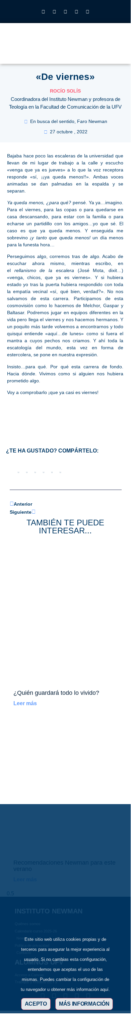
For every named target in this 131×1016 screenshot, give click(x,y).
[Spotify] (87, 11)
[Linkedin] (65, 11)
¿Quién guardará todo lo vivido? (56, 692)
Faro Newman (92, 121)
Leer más (25, 703)
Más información (84, 1004)
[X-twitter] (54, 11)
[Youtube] (76, 11)
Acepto (36, 1004)
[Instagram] (43, 11)
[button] (99, 48)
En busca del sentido (52, 121)
